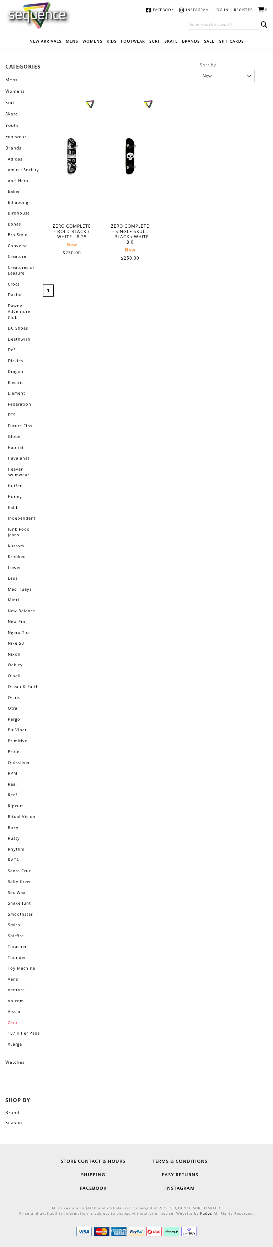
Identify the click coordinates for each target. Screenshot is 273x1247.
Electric (15, 382)
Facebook (163, 9)
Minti (13, 599)
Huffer (15, 485)
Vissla (14, 1011)
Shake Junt (19, 903)
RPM (12, 773)
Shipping (93, 1174)
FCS (12, 414)
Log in (221, 9)
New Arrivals (45, 41)
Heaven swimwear (18, 472)
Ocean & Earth (23, 686)
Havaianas (19, 458)
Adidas (15, 159)
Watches (15, 1062)
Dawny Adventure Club (19, 311)
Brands (191, 41)
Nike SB (16, 643)
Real (12, 784)
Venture (16, 989)
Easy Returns (180, 1174)
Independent (22, 518)
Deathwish (19, 339)
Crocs (14, 284)
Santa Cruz (19, 870)
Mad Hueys (20, 589)
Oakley (15, 664)
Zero (12, 1022)
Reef (12, 794)
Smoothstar (20, 914)
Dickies (15, 360)
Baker (14, 191)
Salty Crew (19, 881)
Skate (171, 41)
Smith (14, 924)
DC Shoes (18, 328)
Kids (112, 41)
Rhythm (16, 849)
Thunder (17, 957)
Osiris (14, 697)
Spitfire (16, 935)
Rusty (14, 838)
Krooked (17, 556)
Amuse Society (23, 169)
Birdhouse (19, 213)
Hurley (15, 496)
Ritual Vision (22, 816)
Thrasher (17, 946)
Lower (14, 567)
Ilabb (13, 507)
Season (13, 1122)
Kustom (16, 545)
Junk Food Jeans (19, 532)
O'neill (15, 675)
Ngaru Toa (19, 632)
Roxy (13, 827)
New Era (16, 621)
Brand (12, 1113)
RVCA (13, 859)
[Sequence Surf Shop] (38, 15)
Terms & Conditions (180, 1161)
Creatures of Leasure (21, 270)
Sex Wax (17, 892)
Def (11, 349)
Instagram (197, 9)
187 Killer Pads (24, 1033)
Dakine (15, 294)
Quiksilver (19, 762)
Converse (18, 245)
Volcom (16, 1000)
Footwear (133, 41)
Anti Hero (18, 180)
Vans (13, 979)
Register (243, 9)
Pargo (14, 719)
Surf (154, 41)
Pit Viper (17, 729)
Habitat (16, 447)
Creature (17, 256)
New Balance (21, 610)
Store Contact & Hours (93, 1161)
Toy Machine (21, 968)
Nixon (14, 654)
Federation (19, 404)
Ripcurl (15, 805)
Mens (72, 41)
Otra (12, 708)
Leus (13, 578)
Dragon (15, 371)
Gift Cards (231, 41)
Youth (11, 125)
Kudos (206, 1213)
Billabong (18, 202)
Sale (209, 41)
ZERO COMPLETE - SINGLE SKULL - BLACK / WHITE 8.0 (130, 156)
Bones (14, 224)
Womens (92, 41)
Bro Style (17, 234)
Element (16, 393)
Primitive (17, 740)
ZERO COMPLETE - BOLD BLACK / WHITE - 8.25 (72, 156)
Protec (15, 751)
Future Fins (20, 425)
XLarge (15, 1044)
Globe (14, 436)
